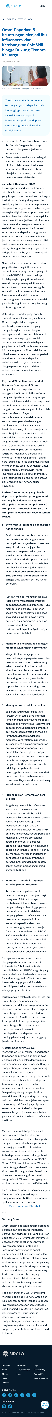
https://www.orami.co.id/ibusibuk (21, 1206)
